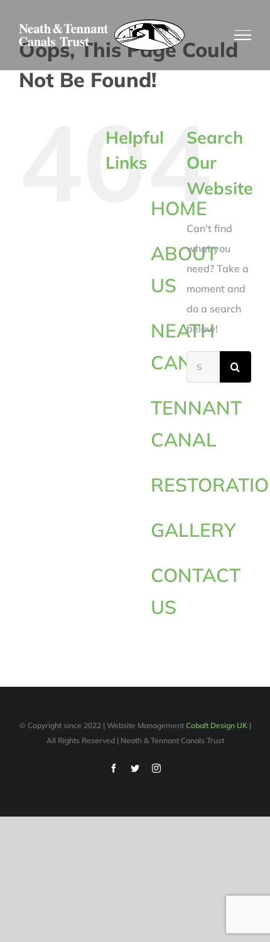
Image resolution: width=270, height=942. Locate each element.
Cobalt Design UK (216, 725)
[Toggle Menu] (243, 35)
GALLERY (193, 530)
